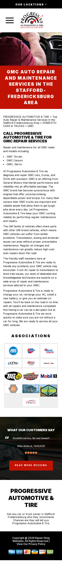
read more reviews (31, 465)
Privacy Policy (36, 544)
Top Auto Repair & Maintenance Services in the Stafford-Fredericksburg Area (30, 120)
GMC (31, 126)
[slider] (31, 452)
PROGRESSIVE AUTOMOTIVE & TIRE (26, 116)
